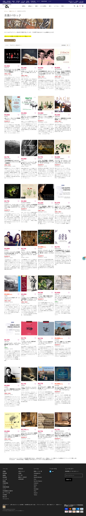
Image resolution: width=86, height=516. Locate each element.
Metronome (58, 69)
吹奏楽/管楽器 (44, 1)
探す (50, 6)
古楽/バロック (71, 1)
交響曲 (4, 1)
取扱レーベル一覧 (38, 471)
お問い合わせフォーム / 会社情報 (16, 504)
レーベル (56, 6)
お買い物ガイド (6, 504)
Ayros (23, 250)
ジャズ (49, 1)
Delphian (40, 204)
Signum (35, 492)
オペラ (38, 1)
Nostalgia (7, 158)
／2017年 (10, 75)
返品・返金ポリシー (51, 504)
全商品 (23, 6)
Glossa (40, 158)
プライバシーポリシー (41, 504)
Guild (6, 116)
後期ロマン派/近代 (73, 2)
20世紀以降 (81, 2)
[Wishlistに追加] (18, 66)
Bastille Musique (38, 477)
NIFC (35, 487)
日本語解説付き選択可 (7, 2)
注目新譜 (22, 2)
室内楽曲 (18, 1)
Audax (40, 69)
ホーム (6, 11)
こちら (29, 36)
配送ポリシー (59, 504)
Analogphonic (37, 473)
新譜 (36, 6)
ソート (6, 45)
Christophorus (59, 431)
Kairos (35, 485)
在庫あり (30, 6)
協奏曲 (13, 1)
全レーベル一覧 (16, 2)
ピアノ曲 (23, 1)
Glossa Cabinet (42, 114)
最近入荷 (27, 2)
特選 (62, 6)
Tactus (57, 204)
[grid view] (67, 45)
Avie (22, 160)
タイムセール (33, 2)
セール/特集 (43, 6)
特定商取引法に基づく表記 (30, 504)
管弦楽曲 (8, 1)
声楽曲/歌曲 (33, 1)
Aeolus (6, 67)
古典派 (77, 1)
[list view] (69, 45)
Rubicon (23, 69)
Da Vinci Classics (38, 481)
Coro (6, 296)
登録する (68, 479)
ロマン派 (81, 1)
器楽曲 (27, 1)
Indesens (36, 483)
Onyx (35, 491)
